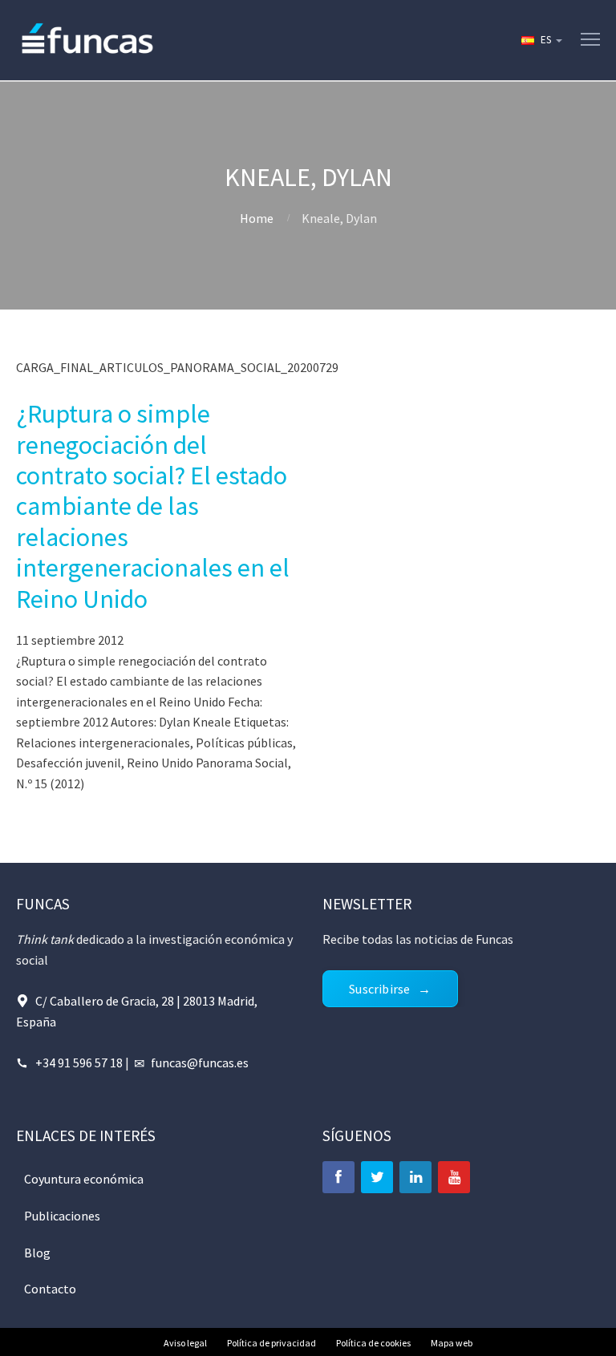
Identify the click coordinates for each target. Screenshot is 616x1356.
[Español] (540, 40)
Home (257, 218)
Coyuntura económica (84, 1179)
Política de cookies (373, 1343)
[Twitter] (377, 1177)
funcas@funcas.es (200, 1062)
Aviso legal (185, 1343)
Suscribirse (379, 989)
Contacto (50, 1289)
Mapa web (451, 1343)
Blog (37, 1253)
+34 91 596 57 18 (79, 1062)
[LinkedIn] (415, 1177)
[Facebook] (338, 1177)
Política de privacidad (271, 1343)
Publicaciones (62, 1216)
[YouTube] (454, 1177)
